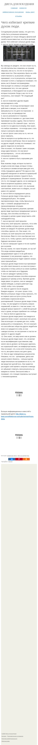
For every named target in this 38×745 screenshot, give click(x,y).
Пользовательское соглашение (15, 736)
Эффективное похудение (13, 12)
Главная (14, 8)
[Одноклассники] (26, 459)
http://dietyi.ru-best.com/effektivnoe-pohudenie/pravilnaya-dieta (17, 416)
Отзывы (18, 16)
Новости (22, 8)
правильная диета (12, 455)
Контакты (4, 736)
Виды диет (30, 12)
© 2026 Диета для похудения (9, 733)
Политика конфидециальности (9, 738)
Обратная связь (6, 741)
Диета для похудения (19, 4)
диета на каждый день (23, 455)
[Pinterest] (19, 459)
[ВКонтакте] (11, 459)
